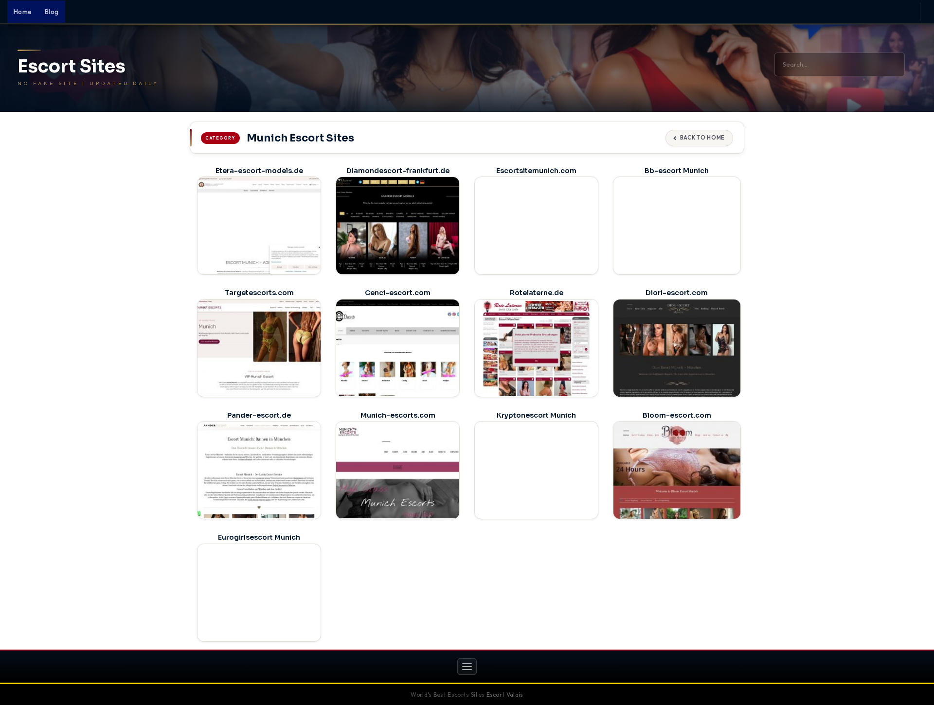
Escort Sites (72, 66)
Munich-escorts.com (397, 415)
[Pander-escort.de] (259, 470)
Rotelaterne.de (536, 292)
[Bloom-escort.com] (676, 471)
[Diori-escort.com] (676, 349)
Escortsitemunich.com (536, 170)
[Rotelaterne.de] (536, 348)
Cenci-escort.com (398, 292)
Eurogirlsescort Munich (259, 537)
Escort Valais (504, 694)
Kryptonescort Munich (536, 415)
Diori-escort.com (677, 292)
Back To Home (702, 137)
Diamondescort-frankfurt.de (397, 170)
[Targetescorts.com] (259, 348)
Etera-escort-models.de (259, 170)
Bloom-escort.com (677, 415)
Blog (52, 12)
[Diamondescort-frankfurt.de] (397, 225)
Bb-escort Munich (677, 170)
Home (23, 12)
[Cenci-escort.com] (397, 348)
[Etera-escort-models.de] (259, 225)
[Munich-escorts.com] (397, 470)
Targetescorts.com (259, 292)
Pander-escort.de (259, 415)
